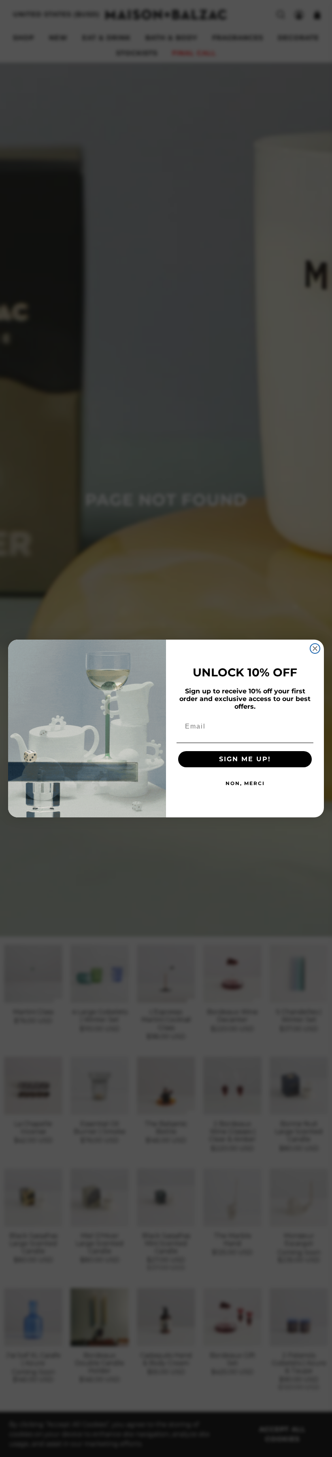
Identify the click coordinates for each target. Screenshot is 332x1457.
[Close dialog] (315, 648)
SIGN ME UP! (245, 759)
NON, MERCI (245, 783)
